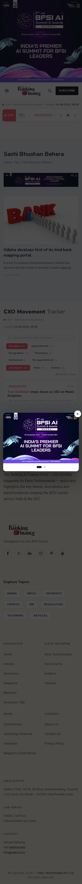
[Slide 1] (39, 467)
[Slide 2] (45, 467)
